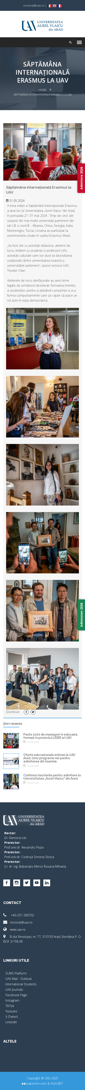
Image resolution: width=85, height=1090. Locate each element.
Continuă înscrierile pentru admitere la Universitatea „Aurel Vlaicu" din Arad (52, 776)
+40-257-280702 (22, 915)
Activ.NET (57, 1083)
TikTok (9, 1006)
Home (42, 90)
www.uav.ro (18, 929)
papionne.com (36, 1083)
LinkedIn (11, 1022)
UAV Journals (14, 989)
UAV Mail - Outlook (18, 979)
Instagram (12, 1000)
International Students (21, 984)
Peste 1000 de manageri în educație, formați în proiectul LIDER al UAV (50, 736)
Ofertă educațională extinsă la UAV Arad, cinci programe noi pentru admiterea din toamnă (49, 758)
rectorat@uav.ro (21, 922)
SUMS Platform (16, 973)
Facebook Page (16, 995)
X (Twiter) (11, 1017)
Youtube (11, 1011)
